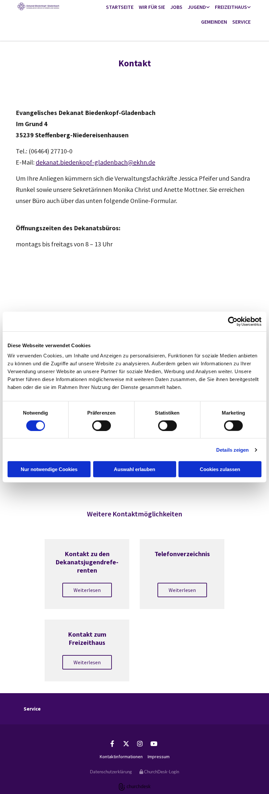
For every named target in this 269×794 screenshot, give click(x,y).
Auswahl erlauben (134, 469)
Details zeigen (232, 449)
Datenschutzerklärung (111, 771)
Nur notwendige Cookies (49, 469)
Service (241, 21)
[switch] (101, 425)
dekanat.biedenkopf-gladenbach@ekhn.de (95, 162)
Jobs (176, 7)
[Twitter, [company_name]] (126, 743)
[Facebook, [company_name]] (112, 743)
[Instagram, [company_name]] (140, 743)
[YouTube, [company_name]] (153, 743)
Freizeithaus (231, 7)
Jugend (197, 7)
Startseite (120, 7)
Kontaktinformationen (121, 757)
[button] (87, 590)
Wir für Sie (152, 7)
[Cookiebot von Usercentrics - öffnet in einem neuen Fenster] (232, 321)
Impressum (159, 757)
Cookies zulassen (220, 469)
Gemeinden (214, 21)
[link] (198, 7)
